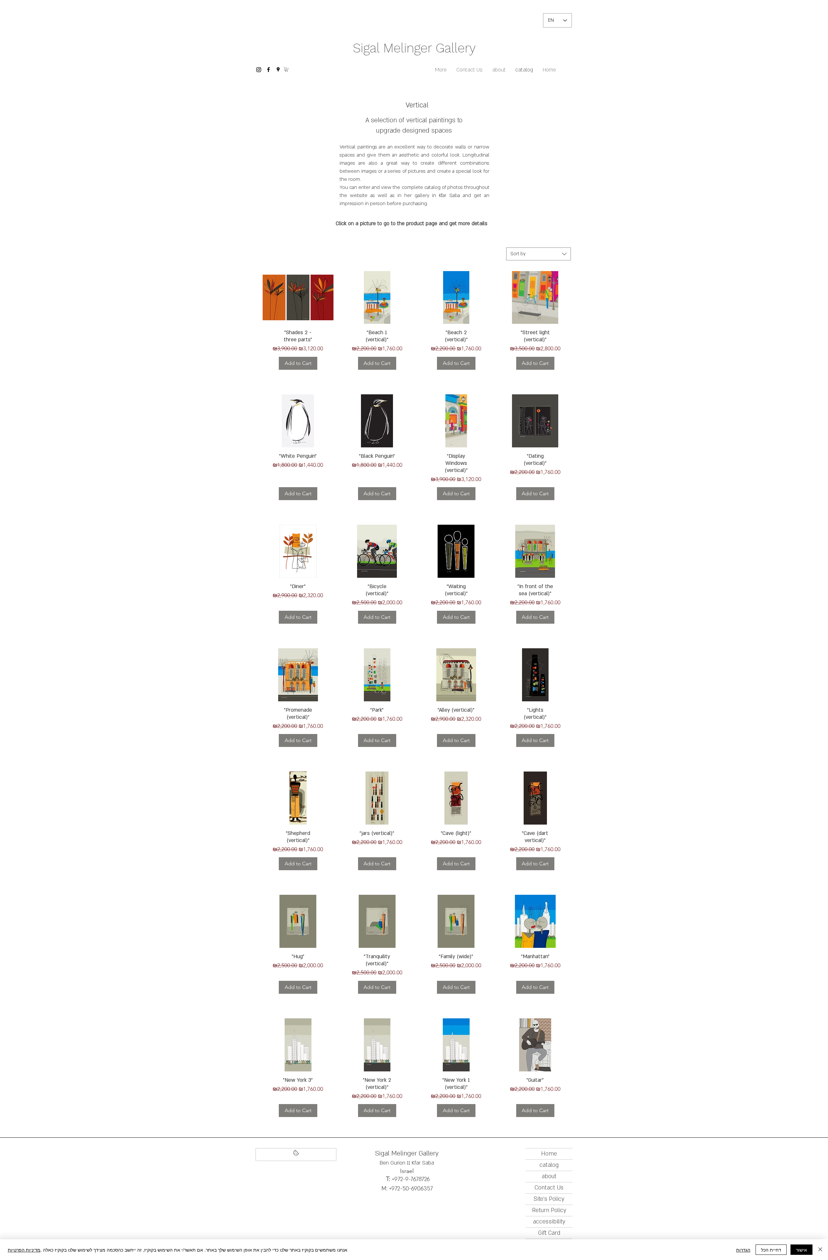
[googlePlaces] (278, 69)
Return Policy (549, 1210)
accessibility (549, 1221)
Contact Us (549, 1187)
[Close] (820, 1249)
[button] (286, 69)
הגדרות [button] (743, 1249)
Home (549, 1153)
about (549, 1176)
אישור (801, 1249)
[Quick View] (298, 297)
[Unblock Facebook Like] (296, 1154)
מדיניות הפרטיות (24, 1249)
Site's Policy (549, 1199)
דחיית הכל (771, 1249)
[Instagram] (259, 69)
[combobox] (538, 253)
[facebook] (268, 69)
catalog (549, 1165)
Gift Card (549, 1233)
